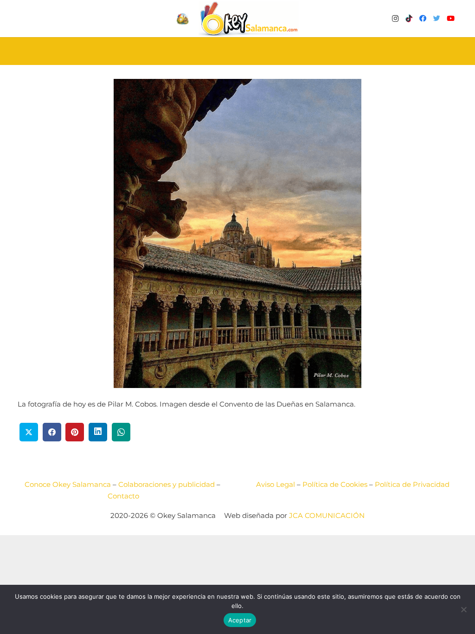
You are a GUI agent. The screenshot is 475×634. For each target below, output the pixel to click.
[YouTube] (451, 19)
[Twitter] (437, 19)
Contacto (123, 496)
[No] (463, 609)
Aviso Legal (275, 484)
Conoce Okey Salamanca (68, 484)
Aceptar (240, 620)
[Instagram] (395, 19)
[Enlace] (249, 18)
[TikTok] (409, 19)
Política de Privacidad (412, 484)
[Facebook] (423, 19)
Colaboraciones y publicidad (166, 484)
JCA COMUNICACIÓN (327, 515)
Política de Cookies (334, 484)
